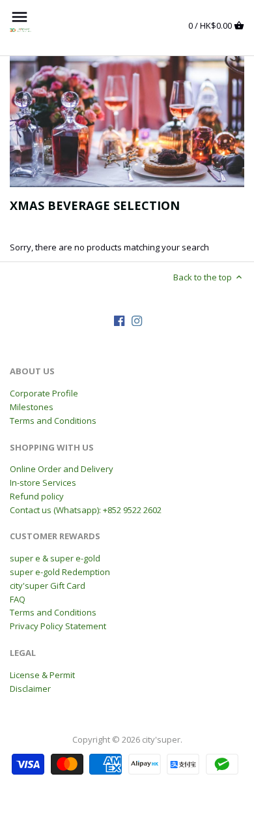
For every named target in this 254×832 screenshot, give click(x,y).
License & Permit (42, 675)
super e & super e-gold (55, 558)
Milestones (31, 407)
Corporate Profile (44, 393)
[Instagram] (137, 320)
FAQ (17, 599)
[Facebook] (119, 320)
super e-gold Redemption (60, 572)
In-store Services (43, 482)
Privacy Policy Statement (58, 626)
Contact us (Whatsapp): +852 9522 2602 (86, 510)
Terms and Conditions (53, 420)
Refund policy (37, 496)
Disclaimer (30, 688)
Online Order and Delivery (61, 469)
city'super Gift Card (47, 585)
